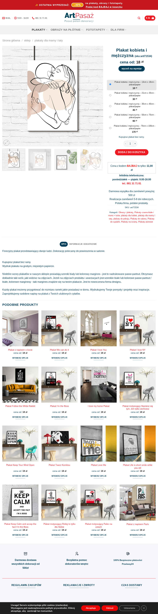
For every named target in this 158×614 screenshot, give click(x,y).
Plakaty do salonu (138, 219)
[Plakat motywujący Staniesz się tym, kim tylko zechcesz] (138, 385)
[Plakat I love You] (99, 328)
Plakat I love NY (137, 350)
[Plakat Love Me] (99, 444)
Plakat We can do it (59, 350)
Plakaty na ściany (129, 222)
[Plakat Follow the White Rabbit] (20, 385)
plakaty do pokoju (121, 219)
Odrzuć (109, 608)
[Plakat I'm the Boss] (59, 385)
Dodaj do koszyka (131, 152)
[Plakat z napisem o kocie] (20, 328)
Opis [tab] (63, 244)
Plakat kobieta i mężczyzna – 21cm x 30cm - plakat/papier (134, 94)
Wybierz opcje (20, 358)
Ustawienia (129, 608)
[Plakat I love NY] (138, 328)
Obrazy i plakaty (126, 212)
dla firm (117, 29)
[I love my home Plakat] (99, 385)
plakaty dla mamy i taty (49, 40)
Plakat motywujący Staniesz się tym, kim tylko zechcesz (138, 407)
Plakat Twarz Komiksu (59, 465)
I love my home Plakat (98, 406)
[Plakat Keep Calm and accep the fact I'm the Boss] (20, 503)
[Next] (97, 96)
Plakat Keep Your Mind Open (20, 465)
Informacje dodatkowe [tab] (83, 244)
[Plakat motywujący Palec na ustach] (99, 503)
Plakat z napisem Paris (138, 524)
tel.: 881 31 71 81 (131, 183)
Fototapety (95, 29)
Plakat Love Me (98, 465)
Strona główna (11, 40)
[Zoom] (6, 143)
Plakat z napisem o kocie (20, 350)
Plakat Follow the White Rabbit (20, 406)
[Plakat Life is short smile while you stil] (138, 444)
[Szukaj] (139, 18)
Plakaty (38, 29)
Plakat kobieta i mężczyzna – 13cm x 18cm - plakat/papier (134, 83)
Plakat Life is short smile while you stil (137, 466)
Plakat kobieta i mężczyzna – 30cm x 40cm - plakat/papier (134, 105)
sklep (27, 40)
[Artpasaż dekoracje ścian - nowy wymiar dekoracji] (79, 17)
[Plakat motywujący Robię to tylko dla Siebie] (59, 503)
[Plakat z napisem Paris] (138, 503)
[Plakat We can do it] (59, 328)
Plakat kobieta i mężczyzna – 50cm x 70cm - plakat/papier (134, 116)
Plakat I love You (98, 350)
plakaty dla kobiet (129, 215)
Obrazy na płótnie (66, 29)
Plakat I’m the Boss (59, 406)
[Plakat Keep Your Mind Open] (20, 444)
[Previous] (8, 96)
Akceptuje (91, 608)
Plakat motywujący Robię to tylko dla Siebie (59, 525)
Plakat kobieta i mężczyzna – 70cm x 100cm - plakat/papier (135, 127)
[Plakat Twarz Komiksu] (59, 444)
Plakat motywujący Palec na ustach (98, 525)
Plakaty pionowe (145, 222)
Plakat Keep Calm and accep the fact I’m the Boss (20, 525)
